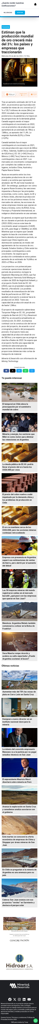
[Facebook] (10, 999)
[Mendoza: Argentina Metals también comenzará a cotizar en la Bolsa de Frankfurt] (19, 611)
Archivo (10, 1019)
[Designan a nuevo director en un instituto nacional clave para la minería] (19, 707)
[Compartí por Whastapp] (25, 371)
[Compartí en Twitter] (13, 371)
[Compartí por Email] (19, 371)
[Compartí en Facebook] (6, 371)
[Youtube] (29, 999)
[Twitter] (14, 999)
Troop (26, 1022)
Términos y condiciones (19, 1017)
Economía (5, 27)
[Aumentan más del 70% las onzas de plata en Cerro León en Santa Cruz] (19, 680)
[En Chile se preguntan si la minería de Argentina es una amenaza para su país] (19, 857)
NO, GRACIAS (8, 12)
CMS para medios (16, 1022)
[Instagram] (19, 999)
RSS (15, 1019)
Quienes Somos (6, 1017)
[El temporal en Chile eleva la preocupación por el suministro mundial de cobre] (19, 392)
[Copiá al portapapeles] (32, 371)
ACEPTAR (20, 12)
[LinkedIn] (24, 999)
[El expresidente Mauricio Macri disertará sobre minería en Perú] (19, 767)
